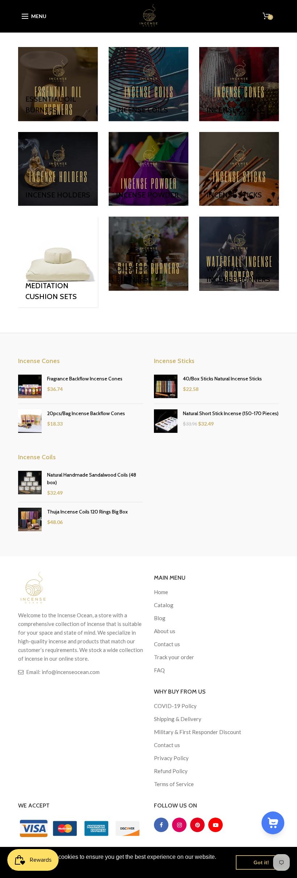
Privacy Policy (171, 758)
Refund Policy (171, 771)
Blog (160, 618)
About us (164, 631)
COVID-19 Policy (175, 706)
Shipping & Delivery (177, 719)
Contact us (167, 644)
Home (161, 592)
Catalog (163, 605)
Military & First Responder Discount (197, 732)
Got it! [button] (261, 862)
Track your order (174, 657)
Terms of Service (174, 784)
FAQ (159, 670)
